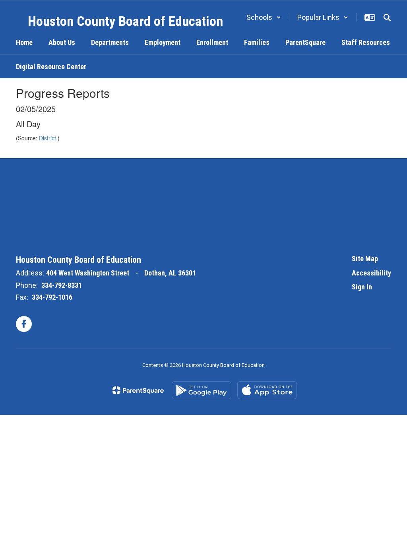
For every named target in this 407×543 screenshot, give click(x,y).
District (48, 138)
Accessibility (371, 273)
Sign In (362, 287)
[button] (263, 17)
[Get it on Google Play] (201, 390)
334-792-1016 (52, 297)
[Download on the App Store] (267, 390)
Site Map (365, 258)
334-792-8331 (61, 285)
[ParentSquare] (138, 390)
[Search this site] (387, 17)
